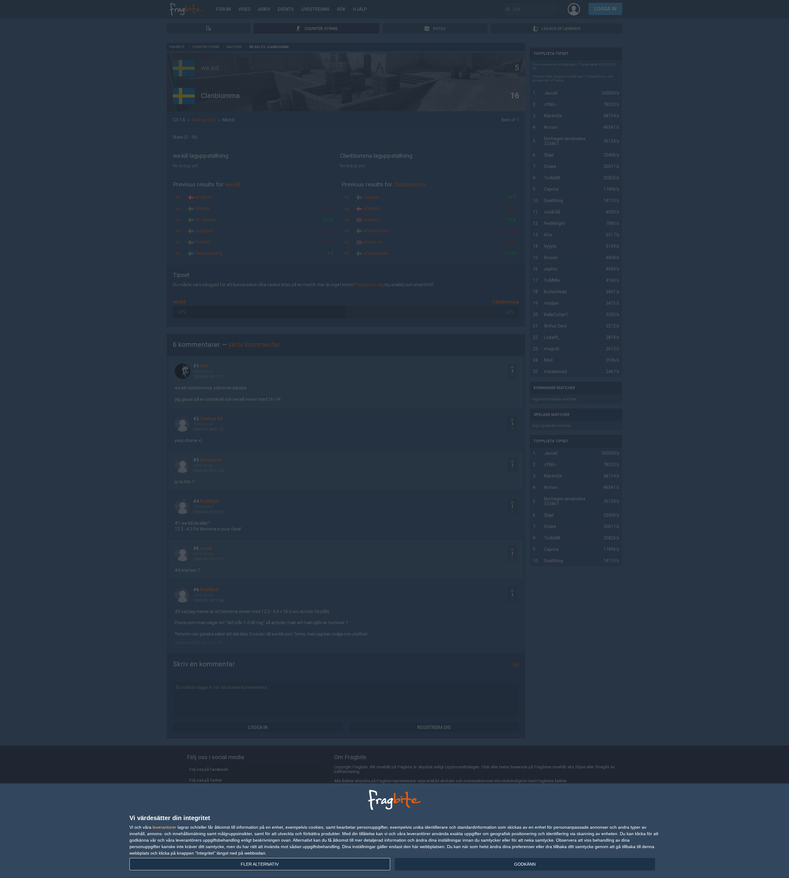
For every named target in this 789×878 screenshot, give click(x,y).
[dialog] (394, 831)
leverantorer (164, 827)
